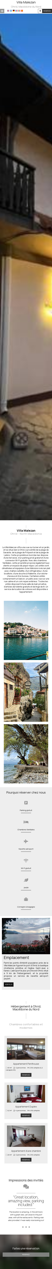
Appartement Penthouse (26, 1063)
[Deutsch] (14, 11)
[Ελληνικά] (11, 11)
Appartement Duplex (26, 1106)
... (26, 1222)
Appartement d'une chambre (26, 1150)
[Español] (22, 11)
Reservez (47, 11)
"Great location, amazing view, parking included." (26, 1200)
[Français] (16, 11)
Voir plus (8, 984)
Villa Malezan (26, 4)
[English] (8, 11)
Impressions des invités (26, 1180)
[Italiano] (19, 11)
